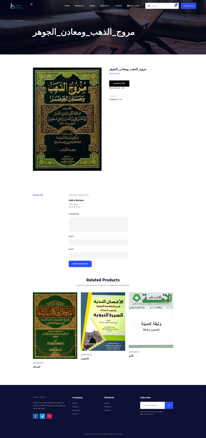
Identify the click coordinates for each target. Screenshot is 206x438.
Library (107, 403)
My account (134, 5)
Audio (92, 5)
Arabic (119, 99)
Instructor (76, 410)
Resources (79, 5)
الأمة (131, 356)
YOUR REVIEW (74, 214)
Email (71, 249)
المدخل (36, 367)
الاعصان (85, 359)
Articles (107, 410)
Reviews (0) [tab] (38, 195)
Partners (107, 406)
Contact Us (188, 6)
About (74, 403)
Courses (75, 406)
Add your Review (80, 263)
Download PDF (119, 83)
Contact (118, 5)
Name (71, 236)
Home (67, 5)
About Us (104, 5)
